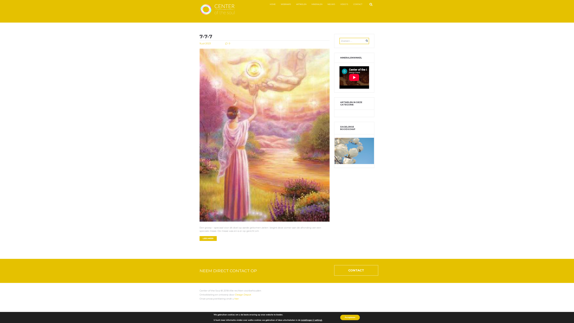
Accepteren (350, 317)
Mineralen (317, 4)
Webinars (286, 4)
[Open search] (371, 4)
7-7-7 (206, 36)
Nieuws (331, 4)
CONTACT (356, 270)
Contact (357, 4)
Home (273, 4)
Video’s (344, 4)
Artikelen (301, 4)
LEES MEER (208, 238)
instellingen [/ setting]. (311, 320)
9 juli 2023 (205, 43)
